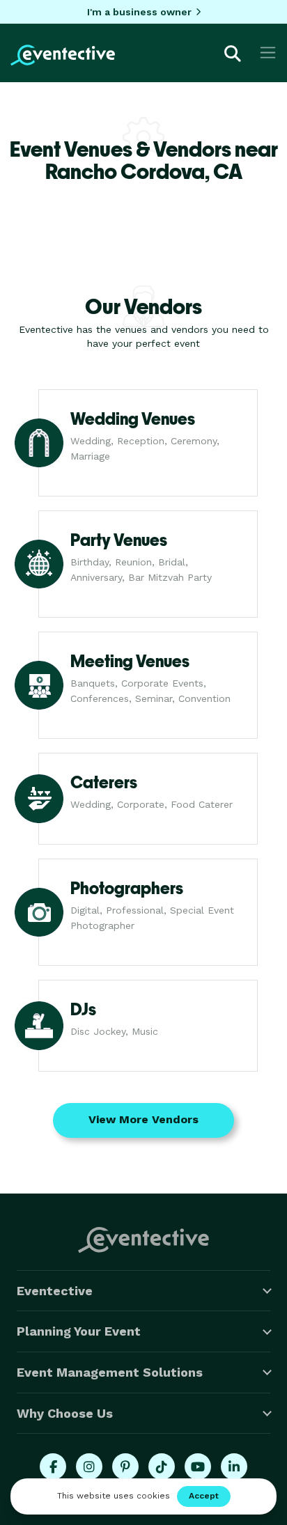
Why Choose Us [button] (65, 1413)
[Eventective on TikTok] (161, 1466)
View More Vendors (143, 1119)
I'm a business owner (139, 11)
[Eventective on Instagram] (89, 1466)
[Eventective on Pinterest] (125, 1466)
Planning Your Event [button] (79, 1331)
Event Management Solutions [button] (110, 1372)
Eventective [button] (55, 1290)
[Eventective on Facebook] (53, 1466)
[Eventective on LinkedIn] (234, 1466)
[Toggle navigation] (267, 52)
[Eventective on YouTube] (198, 1466)
